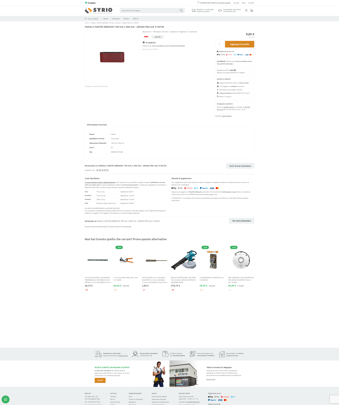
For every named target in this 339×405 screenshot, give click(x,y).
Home (87, 23)
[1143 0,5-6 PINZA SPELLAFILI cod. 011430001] (126, 260)
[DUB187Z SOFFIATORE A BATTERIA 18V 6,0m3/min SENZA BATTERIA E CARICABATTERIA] (184, 260)
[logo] (98, 11)
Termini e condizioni (136, 399)
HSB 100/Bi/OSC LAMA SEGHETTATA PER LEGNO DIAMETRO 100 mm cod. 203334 (241, 279)
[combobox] (152, 10)
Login (247, 12)
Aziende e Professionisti (160, 402)
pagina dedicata (133, 213)
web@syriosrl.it (228, 107)
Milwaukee (116, 18)
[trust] (90, 2)
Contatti (251, 3)
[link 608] (6, 399)
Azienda (236, 3)
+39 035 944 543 (229, 11)
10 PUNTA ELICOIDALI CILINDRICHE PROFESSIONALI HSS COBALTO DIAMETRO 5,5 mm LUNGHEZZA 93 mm (97, 279)
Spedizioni (132, 402)
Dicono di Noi (115, 402)
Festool (126, 18)
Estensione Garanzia (159, 399)
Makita (105, 18)
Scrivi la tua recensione (240, 166)
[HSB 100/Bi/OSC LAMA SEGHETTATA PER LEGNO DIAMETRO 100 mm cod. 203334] (241, 260)
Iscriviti (100, 380)
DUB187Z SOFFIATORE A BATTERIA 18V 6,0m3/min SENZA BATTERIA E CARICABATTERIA (183, 279)
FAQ (130, 396)
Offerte (135, 18)
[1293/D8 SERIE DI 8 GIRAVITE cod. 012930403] (213, 260)
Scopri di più (123, 355)
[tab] (99, 125)
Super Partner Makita (159, 396)
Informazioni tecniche (97, 124)
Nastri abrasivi (227, 116)
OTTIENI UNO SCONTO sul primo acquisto (215, 3)
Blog (243, 3)
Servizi (112, 399)
